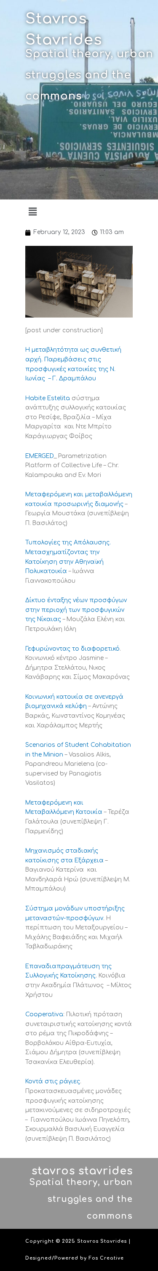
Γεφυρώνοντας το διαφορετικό (72, 649)
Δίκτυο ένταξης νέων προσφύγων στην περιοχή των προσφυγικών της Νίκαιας (76, 609)
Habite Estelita (47, 398)
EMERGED (39, 456)
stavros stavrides (82, 1171)
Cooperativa (44, 1014)
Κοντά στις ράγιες (52, 1081)
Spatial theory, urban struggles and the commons (89, 75)
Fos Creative (106, 1258)
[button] (32, 211)
